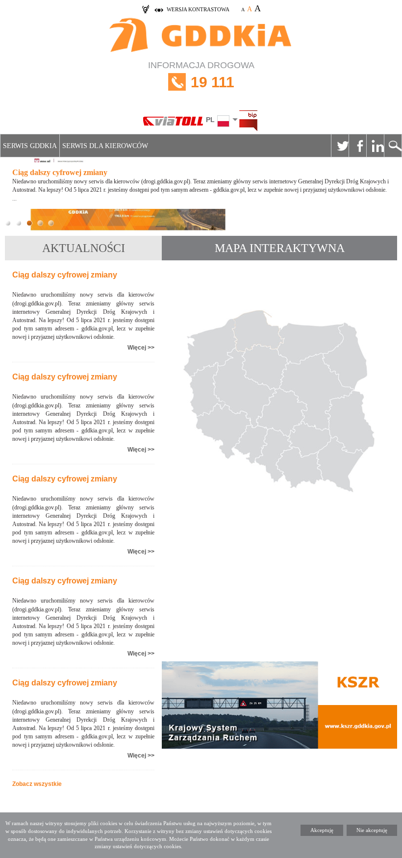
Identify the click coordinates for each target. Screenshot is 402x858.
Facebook (357, 145)
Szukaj (393, 145)
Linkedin (375, 145)
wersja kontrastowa (198, 9)
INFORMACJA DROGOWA (201, 75)
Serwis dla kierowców (105, 146)
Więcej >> (140, 347)
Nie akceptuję (371, 830)
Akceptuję (321, 830)
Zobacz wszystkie (37, 784)
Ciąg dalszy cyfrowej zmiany (64, 275)
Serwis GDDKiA (30, 146)
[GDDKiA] (201, 36)
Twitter (340, 145)
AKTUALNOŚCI (83, 248)
